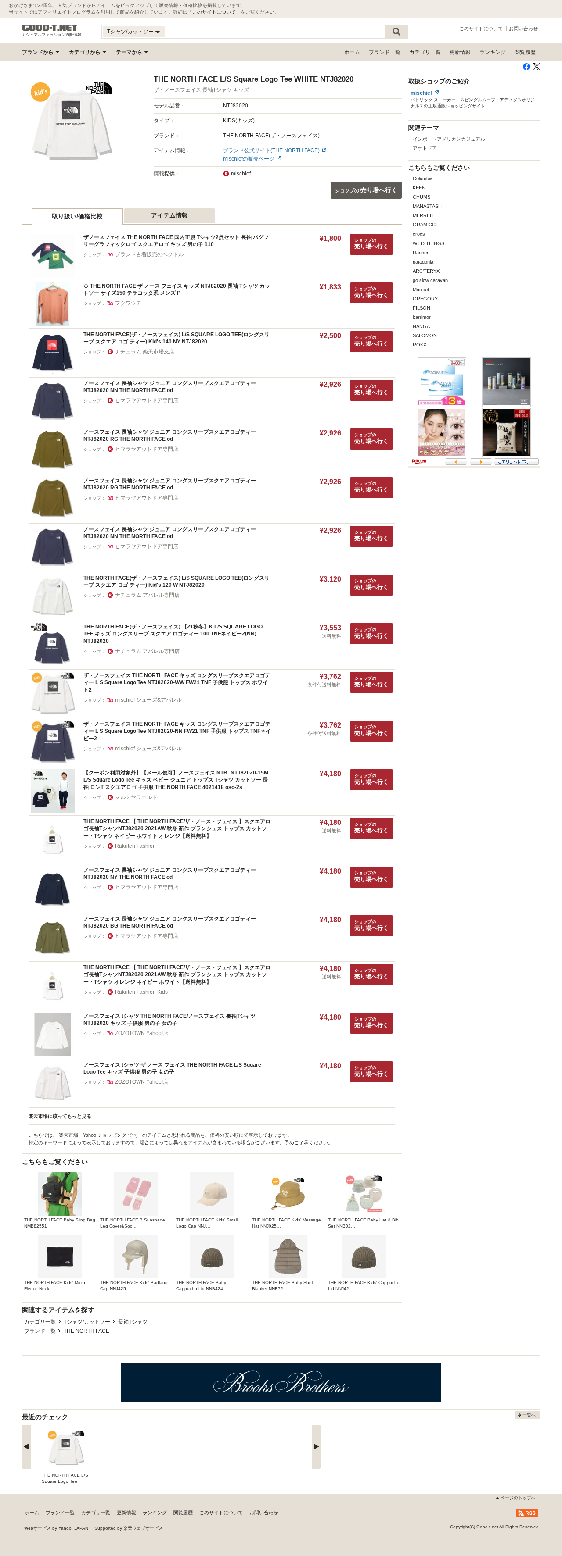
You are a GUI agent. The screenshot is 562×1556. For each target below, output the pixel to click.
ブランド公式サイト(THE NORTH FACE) (271, 150)
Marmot (421, 289)
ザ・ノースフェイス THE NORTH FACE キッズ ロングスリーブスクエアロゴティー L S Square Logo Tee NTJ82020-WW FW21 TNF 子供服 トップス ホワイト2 (176, 682)
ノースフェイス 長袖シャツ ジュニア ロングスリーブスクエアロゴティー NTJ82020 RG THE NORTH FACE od (169, 436)
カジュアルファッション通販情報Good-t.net (49, 28)
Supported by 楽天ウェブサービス (128, 1528)
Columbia (422, 178)
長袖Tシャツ (133, 1322)
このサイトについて (214, 11)
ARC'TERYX (426, 271)
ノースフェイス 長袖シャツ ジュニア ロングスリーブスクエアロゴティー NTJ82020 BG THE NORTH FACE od (169, 922)
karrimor (422, 317)
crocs (419, 233)
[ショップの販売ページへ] (71, 123)
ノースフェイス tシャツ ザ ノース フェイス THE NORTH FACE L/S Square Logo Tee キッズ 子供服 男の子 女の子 (172, 1068)
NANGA (421, 326)
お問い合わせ (523, 28)
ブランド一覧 (384, 52)
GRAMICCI (425, 224)
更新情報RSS (527, 1513)
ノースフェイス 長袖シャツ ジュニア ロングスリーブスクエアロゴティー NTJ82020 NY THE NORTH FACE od (169, 874)
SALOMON (425, 335)
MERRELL (424, 215)
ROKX (419, 344)
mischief (421, 93)
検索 (396, 31)
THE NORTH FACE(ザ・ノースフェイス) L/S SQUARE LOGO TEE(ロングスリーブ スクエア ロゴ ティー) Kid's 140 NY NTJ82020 (176, 338)
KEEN (419, 187)
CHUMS (421, 197)
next (316, 1447)
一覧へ (529, 1415)
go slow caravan (430, 280)
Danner (421, 252)
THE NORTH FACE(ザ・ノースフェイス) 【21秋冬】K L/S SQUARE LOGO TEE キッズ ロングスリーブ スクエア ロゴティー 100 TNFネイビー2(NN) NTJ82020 (173, 634)
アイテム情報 (169, 215)
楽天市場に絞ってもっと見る (60, 1116)
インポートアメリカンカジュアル (449, 139)
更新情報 (460, 52)
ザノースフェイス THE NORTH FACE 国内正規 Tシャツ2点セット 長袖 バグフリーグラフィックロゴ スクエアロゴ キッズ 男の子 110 (176, 241)
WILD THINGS (428, 243)
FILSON (421, 307)
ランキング (492, 52)
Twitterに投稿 (536, 66)
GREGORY (425, 298)
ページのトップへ (518, 1497)
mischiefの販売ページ (248, 159)
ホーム (352, 52)
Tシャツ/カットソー (87, 1322)
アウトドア (425, 148)
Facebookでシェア (526, 66)
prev (26, 1447)
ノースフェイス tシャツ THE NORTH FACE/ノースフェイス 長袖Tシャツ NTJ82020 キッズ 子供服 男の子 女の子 (169, 1020)
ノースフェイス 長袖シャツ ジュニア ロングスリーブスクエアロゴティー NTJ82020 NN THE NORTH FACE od (169, 387)
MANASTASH (427, 206)
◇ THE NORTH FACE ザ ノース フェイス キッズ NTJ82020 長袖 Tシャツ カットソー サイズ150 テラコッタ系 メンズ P (176, 289)
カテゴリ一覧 (425, 52)
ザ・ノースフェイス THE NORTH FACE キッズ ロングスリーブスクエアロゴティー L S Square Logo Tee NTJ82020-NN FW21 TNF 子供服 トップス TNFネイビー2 (177, 731)
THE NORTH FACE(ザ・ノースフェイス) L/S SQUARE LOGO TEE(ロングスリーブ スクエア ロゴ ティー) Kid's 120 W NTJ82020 (176, 582)
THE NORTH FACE (86, 1331)
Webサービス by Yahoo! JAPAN (56, 1528)
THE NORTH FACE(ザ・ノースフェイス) (271, 135)
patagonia (423, 261)
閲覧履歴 (525, 52)
